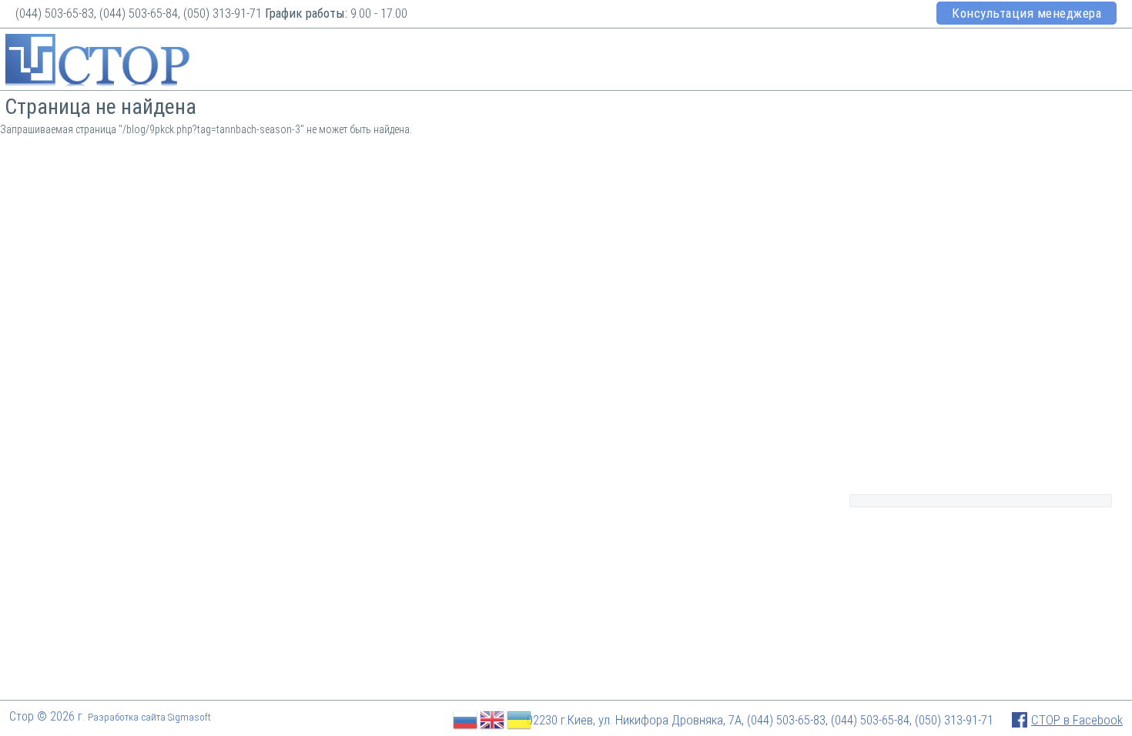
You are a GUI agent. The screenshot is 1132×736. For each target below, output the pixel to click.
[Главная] (97, 62)
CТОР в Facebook (1077, 720)
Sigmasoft (189, 717)
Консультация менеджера (1026, 13)
